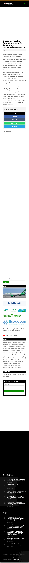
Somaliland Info (7, 359)
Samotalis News (21, 357)
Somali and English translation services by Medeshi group (14, 329)
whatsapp (15, 123)
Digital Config (16, 559)
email (15, 119)
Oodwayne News (14, 356)
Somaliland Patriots (8, 361)
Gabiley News (6, 348)
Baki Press (14, 342)
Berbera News (21, 342)
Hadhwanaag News (18, 350)
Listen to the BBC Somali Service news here (14, 374)
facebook (15, 116)
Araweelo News (7, 342)
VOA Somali (6, 376)
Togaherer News (7, 363)
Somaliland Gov (16, 359)
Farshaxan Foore (20, 346)
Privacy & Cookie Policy (8, 557)
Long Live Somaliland (18, 354)
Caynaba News (11, 346)
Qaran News (8, 50)
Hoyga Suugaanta (15, 352)
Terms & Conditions (19, 557)
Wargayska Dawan (16, 367)
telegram (15, 126)
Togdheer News (16, 363)
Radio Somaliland (11, 357)
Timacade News (18, 361)
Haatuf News (9, 350)
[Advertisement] (14, 25)
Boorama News (15, 344)
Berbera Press (6, 344)
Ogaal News (6, 356)
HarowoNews (6, 352)
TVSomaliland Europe (8, 365)
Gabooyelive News (15, 348)
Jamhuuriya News (7, 354)
